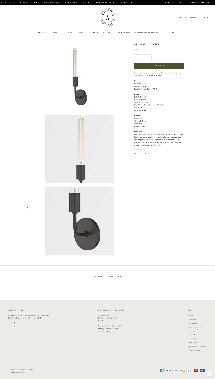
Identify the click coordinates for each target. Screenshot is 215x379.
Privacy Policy (193, 339)
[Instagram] (14, 323)
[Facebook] (142, 153)
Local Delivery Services (196, 327)
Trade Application (194, 331)
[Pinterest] (148, 153)
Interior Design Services (147, 33)
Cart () (204, 18)
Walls (80, 33)
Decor (56, 33)
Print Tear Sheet (139, 149)
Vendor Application (195, 335)
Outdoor (107, 33)
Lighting (68, 33)
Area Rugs (93, 33)
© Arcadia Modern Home (21, 369)
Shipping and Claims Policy (197, 346)
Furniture (43, 33)
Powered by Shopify (17, 372)
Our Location (192, 323)
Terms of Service (194, 350)
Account (183, 18)
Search (193, 18)
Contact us (192, 319)
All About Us (171, 33)
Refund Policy (193, 342)
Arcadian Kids (123, 33)
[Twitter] (145, 153)
